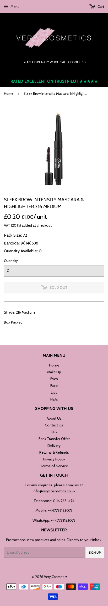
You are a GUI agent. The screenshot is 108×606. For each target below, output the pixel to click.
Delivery (54, 445)
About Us (54, 418)
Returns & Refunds (54, 452)
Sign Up (95, 552)
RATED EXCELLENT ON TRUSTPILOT (54, 81)
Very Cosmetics (56, 577)
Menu (14, 6)
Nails (54, 399)
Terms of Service (54, 466)
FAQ (54, 432)
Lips (54, 392)
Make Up (54, 372)
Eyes (54, 378)
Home (8, 93)
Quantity (11, 260)
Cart (100, 6)
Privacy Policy (54, 459)
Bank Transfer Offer (54, 438)
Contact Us (54, 425)
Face (54, 385)
